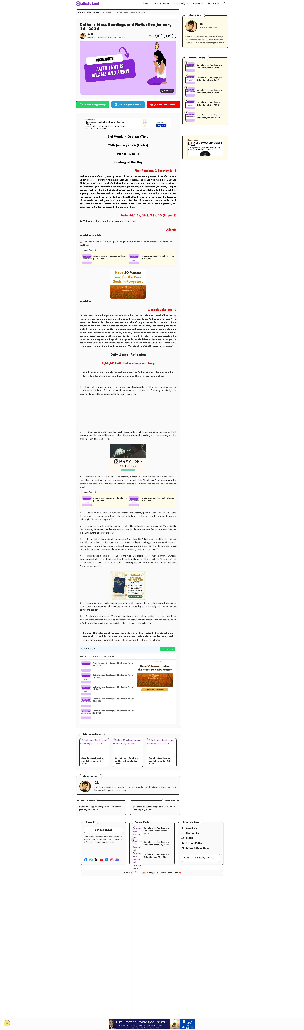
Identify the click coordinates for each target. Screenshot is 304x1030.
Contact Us (192, 833)
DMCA (189, 838)
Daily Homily (179, 3)
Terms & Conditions (197, 848)
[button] (224, 3)
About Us (191, 828)
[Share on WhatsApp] (163, 36)
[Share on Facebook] (157, 36)
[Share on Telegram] (168, 36)
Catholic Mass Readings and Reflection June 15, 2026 (156, 855)
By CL (90, 34)
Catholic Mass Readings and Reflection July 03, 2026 (126, 761)
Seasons (196, 3)
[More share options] (174, 36)
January (121, 145)
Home (145, 3)
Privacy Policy (194, 843)
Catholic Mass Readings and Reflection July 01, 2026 (157, 499)
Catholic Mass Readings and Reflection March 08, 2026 (156, 843)
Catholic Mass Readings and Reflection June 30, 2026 (209, 116)
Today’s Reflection (161, 3)
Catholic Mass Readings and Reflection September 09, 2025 (156, 831)
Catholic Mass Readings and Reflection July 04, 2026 (92, 761)
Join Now (169, 649)
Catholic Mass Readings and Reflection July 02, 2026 (110, 499)
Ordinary (134, 136)
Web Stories (213, 3)
